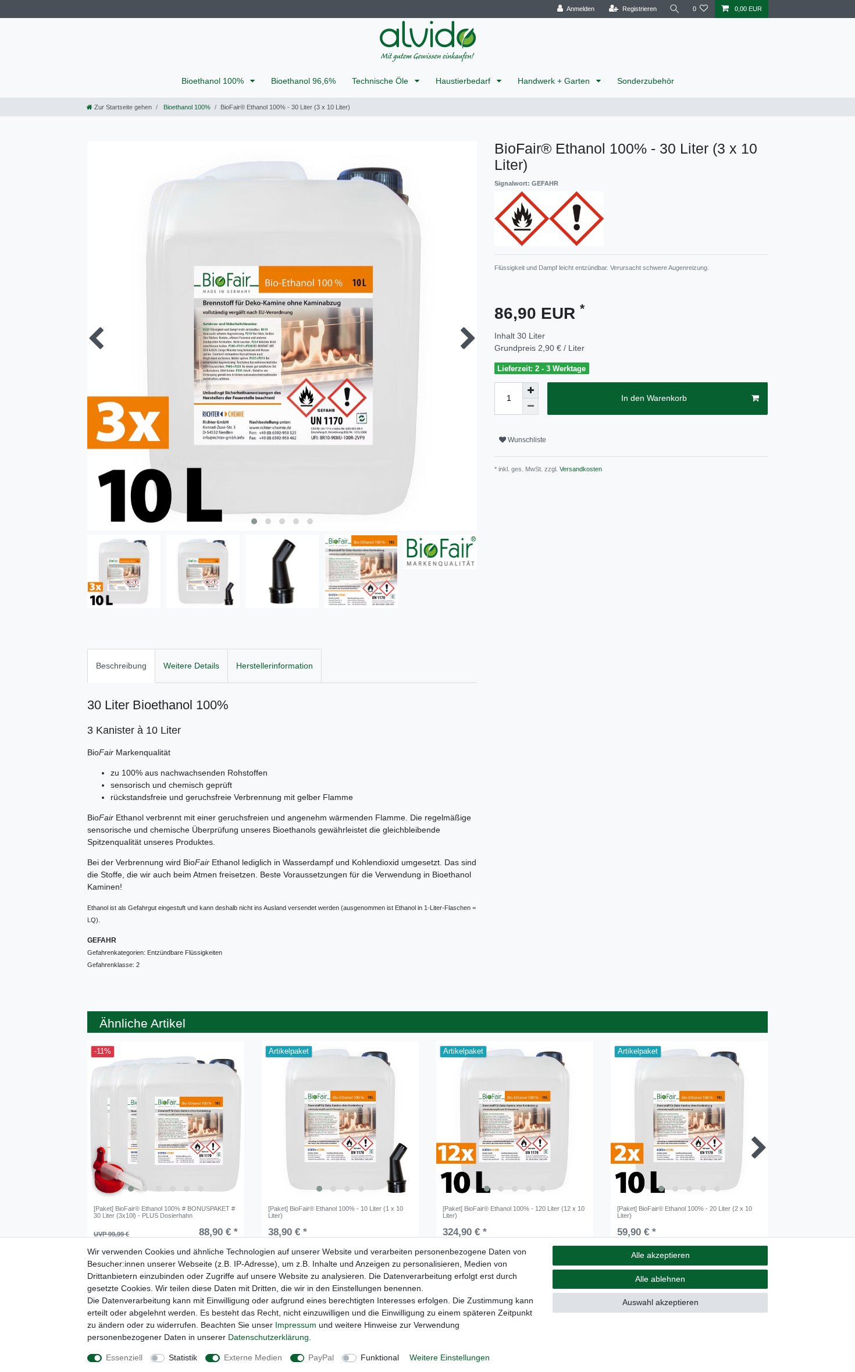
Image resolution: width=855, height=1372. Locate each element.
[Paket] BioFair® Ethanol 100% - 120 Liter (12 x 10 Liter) (514, 1212)
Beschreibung (121, 665)
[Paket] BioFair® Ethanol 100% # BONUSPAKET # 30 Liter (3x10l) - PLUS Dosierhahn (164, 1212)
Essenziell (124, 1357)
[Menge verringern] (530, 407)
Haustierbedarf (464, 81)
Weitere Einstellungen (449, 1357)
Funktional (380, 1357)
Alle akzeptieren (660, 1255)
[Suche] (674, 9)
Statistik (183, 1357)
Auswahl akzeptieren (660, 1302)
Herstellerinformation (274, 665)
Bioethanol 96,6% (303, 81)
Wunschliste (526, 440)
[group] (165, 1119)
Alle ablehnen (660, 1279)
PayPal (321, 1357)
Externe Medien (253, 1357)
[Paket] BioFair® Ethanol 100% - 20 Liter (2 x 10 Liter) (684, 1212)
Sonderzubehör (645, 81)
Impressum (295, 1325)
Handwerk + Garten (555, 81)
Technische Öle (381, 81)
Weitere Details (191, 665)
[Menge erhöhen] (530, 390)
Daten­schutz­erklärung (268, 1337)
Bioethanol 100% (213, 81)
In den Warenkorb (654, 398)
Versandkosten (580, 468)
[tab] (121, 666)
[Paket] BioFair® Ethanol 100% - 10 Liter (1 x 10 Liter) (335, 1212)
